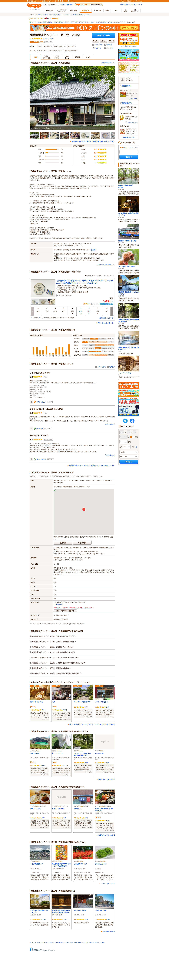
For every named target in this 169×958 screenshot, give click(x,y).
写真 (67, 57)
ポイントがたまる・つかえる (37, 18)
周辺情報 (77, 57)
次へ (113, 98)
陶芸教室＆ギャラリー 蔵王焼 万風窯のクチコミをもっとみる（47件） (92, 465)
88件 (108, 920)
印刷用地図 (82, 543)
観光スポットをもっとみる (106, 779)
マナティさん (40, 402)
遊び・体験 (73, 10)
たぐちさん (39, 428)
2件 (108, 707)
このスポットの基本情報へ (104, 264)
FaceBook (132, 421)
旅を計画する (127, 86)
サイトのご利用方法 (126, 1)
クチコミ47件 (49, 39)
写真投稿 (109, 45)
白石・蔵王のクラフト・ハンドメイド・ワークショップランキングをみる (92, 724)
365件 (44, 710)
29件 (64, 710)
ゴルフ (116, 10)
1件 (108, 762)
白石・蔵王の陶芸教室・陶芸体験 (79, 22)
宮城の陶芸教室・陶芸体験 (62, 22)
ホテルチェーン (41, 942)
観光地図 (63, 543)
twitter (125, 421)
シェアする (97, 48)
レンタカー (97, 10)
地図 (94, 250)
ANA (79, 942)
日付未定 (135, 437)
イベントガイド (68, 14)
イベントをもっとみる (108, 884)
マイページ (139, 4)
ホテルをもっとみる (109, 931)
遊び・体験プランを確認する (65, 611)
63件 (65, 920)
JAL (77, 942)
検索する (129, 157)
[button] (83, 509)
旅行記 (88, 57)
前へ (32, 311)
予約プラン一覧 (103, 35)
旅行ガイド (41, 14)
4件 (86, 707)
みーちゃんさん (41, 459)
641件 (44, 920)
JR (74, 942)
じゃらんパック (62, 10)
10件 (86, 762)
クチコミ (57, 57)
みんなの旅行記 (85, 14)
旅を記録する (127, 103)
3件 (86, 818)
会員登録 (69, 4)
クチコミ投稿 (98, 45)
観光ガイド (48, 14)
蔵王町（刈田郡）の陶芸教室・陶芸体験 (101, 22)
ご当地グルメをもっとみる (106, 835)
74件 (86, 920)
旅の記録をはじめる (129, 137)
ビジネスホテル (50, 942)
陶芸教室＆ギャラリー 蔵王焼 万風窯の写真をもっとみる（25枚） (93, 141)
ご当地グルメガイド (57, 14)
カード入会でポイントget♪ (128, 46)
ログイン (63, 4)
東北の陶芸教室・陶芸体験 (45, 22)
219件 (65, 765)
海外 (125, 10)
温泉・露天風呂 (60, 942)
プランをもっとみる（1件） (106, 323)
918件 (44, 765)
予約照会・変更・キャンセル (127, 4)
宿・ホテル (33, 942)
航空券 (107, 10)
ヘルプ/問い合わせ (137, 1)
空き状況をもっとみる (106, 318)
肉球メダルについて (133, 122)
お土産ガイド (76, 14)
